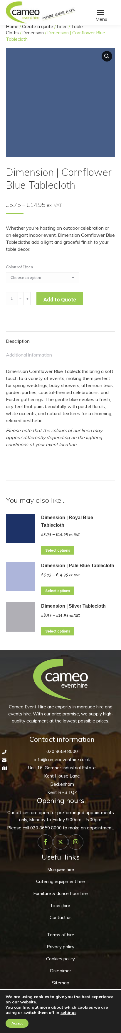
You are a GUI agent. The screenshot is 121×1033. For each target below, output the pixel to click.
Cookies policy (60, 959)
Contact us (61, 917)
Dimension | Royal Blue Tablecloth (67, 521)
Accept (17, 1023)
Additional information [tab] (29, 355)
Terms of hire (60, 934)
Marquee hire (60, 869)
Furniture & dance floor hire (60, 893)
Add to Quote (59, 299)
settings (68, 1012)
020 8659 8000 (62, 751)
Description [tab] (18, 341)
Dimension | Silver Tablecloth (73, 606)
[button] (107, 56)
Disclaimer (60, 971)
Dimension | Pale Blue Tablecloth (77, 565)
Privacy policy (60, 947)
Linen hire (60, 905)
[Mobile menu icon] (100, 12)
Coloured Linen (19, 267)
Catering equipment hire (60, 881)
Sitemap (60, 983)
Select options (57, 550)
